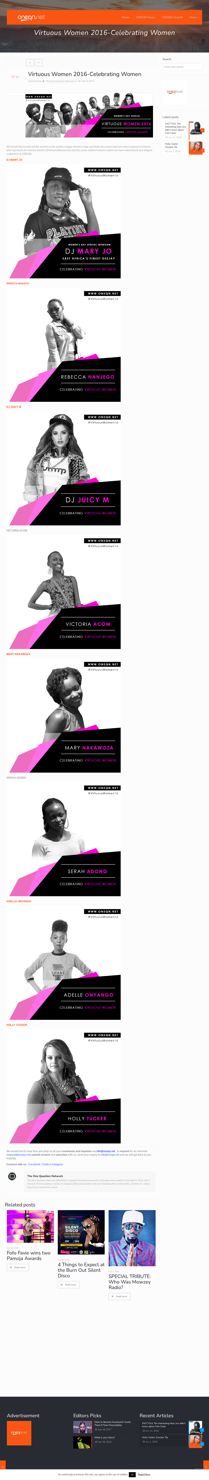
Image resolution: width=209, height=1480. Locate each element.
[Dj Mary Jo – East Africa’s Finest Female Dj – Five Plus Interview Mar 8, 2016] (206, 1466)
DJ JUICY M (13, 407)
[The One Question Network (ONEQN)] (30, 17)
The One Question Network (60, 81)
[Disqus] (81, 1348)
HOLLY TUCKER (16, 1025)
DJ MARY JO (14, 160)
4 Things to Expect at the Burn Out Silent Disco (81, 1270)
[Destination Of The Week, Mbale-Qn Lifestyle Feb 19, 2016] (3, 1466)
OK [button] (132, 1474)
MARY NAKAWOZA (18, 654)
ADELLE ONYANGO (18, 901)
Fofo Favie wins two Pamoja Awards (29, 1256)
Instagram (57, 1164)
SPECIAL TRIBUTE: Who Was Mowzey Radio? (130, 1282)
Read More (144, 1474)
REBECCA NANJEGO (17, 283)
